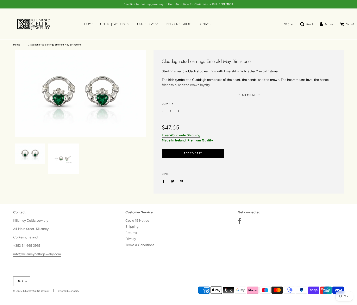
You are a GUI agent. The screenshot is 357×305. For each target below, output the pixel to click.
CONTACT (205, 24)
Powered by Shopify (68, 290)
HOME (88, 24)
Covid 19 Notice (137, 220)
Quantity (167, 103)
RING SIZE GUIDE (178, 24)
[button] (288, 24)
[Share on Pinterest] (181, 181)
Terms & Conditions (139, 245)
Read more (247, 95)
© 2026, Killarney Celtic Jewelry (31, 290)
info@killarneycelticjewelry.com (37, 254)
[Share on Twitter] (172, 181)
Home (16, 44)
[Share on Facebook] (165, 181)
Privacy (130, 239)
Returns (131, 233)
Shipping (131, 226)
